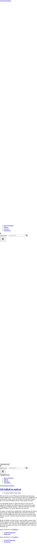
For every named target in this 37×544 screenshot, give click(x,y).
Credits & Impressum (9, 532)
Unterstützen (7, 230)
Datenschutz (7, 534)
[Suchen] (0, 233)
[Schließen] (3, 239)
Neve (1, 529)
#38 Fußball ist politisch (10, 489)
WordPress (15, 529)
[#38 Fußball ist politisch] (7, 485)
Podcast (6, 227)
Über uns (6, 229)
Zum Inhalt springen (5, 0)
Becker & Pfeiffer (8, 225)
